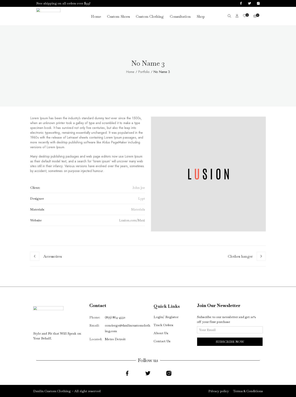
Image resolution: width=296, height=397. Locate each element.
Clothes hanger (240, 256)
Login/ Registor (166, 317)
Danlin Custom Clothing (52, 391)
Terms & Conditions (248, 391)
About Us (161, 333)
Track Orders (163, 325)
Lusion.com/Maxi (132, 220)
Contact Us (162, 341)
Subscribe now (230, 342)
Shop (201, 16)
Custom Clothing (150, 16)
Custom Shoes (118, 16)
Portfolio (144, 71)
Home (96, 16)
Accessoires (52, 256)
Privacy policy (218, 391)
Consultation (180, 16)
